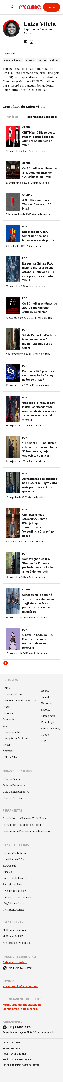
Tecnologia (47, 722)
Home (6, 688)
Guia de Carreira (13, 798)
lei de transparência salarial (21, 1065)
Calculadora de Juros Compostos (22, 824)
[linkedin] (26, 42)
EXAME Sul (9, 865)
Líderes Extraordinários (17, 897)
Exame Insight (11, 732)
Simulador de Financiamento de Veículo (26, 831)
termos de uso (11, 1048)
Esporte (45, 709)
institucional (11, 1042)
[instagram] (31, 42)
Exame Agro (48, 716)
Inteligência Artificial (15, 738)
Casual (45, 697)
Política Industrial (13, 909)
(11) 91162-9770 (20, 968)
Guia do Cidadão (12, 779)
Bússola (7, 872)
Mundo (45, 690)
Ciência (45, 734)
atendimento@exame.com (20, 986)
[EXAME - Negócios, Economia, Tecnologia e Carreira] (30, 7)
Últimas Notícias (12, 694)
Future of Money (50, 728)
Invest (6, 744)
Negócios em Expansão (16, 942)
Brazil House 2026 (13, 859)
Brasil (6, 706)
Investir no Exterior (14, 890)
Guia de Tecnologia (14, 785)
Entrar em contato (15, 962)
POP (43, 741)
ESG (5, 725)
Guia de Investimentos (16, 791)
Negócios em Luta (13, 903)
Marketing (47, 703)
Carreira (8, 713)
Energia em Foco (12, 884)
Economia (8, 719)
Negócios (8, 751)
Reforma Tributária (14, 853)
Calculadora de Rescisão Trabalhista (24, 818)
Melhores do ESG (13, 936)
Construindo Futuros (15, 878)
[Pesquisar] (12, 7)
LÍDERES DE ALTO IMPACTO (19, 700)
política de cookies (15, 1054)
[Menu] (5, 7)
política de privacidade (17, 1059)
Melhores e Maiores (14, 930)
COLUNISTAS (10, 757)
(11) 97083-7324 (20, 1027)
